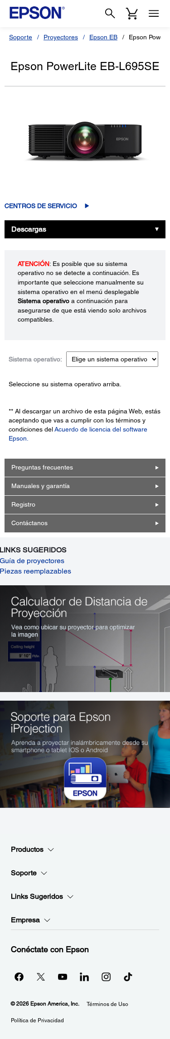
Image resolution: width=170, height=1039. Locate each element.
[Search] (110, 13)
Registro (23, 504)
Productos (27, 849)
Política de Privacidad (37, 1020)
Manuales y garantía (40, 485)
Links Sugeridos (37, 896)
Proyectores (61, 37)
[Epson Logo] (37, 12)
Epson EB (103, 37)
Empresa (25, 920)
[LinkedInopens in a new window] (84, 976)
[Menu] (153, 13)
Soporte (20, 37)
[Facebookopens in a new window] (19, 976)
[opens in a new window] (128, 976)
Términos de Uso (107, 1004)
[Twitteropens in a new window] (41, 976)
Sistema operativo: (35, 359)
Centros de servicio (41, 205)
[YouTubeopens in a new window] (62, 976)
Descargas (28, 229)
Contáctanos (29, 523)
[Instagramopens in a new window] (106, 976)
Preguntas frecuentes (42, 467)
